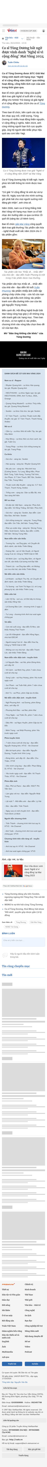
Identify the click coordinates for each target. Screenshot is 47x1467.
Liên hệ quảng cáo (11, 1420)
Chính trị (29, 1284)
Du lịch (28, 1315)
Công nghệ (30, 1310)
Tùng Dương (21, 922)
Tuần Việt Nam (9, 1326)
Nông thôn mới (32, 1331)
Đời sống (6, 1305)
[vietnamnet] (12, 32)
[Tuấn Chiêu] (4, 63)
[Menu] (3, 30)
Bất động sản (8, 1321)
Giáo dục (6, 1300)
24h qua (5, 1357)
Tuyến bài (12, 1364)
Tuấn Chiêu (13, 62)
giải (22, 224)
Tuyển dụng (23, 1455)
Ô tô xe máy (7, 1315)
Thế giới (28, 1300)
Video (27, 1347)
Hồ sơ (27, 1341)
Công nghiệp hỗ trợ (34, 1326)
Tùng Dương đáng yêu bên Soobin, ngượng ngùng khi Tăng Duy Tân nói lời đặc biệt (25, 897)
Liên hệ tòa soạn (10, 1388)
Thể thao (29, 1295)
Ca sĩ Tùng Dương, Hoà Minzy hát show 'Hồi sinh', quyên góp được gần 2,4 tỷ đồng (24, 912)
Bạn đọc (28, 1321)
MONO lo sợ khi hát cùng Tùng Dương (24, 905)
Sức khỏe (6, 1310)
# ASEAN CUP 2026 (28, 31)
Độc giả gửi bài (34, 1449)
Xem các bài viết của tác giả (18, 66)
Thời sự (5, 1289)
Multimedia (7, 1352)
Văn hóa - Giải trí (11, 38)
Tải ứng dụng (12, 1449)
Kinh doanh (30, 1289)
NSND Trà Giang (11, 927)
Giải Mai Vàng (36, 922)
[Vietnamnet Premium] (8, 1285)
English (5, 1341)
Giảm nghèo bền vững (12, 1331)
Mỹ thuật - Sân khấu (33, 38)
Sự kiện (35, 1364)
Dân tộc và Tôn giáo (11, 1295)
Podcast (28, 1352)
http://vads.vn (16, 1439)
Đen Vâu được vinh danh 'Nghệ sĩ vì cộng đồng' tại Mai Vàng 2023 (34, 871)
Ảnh (4, 1347)
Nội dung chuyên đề (34, 1336)
